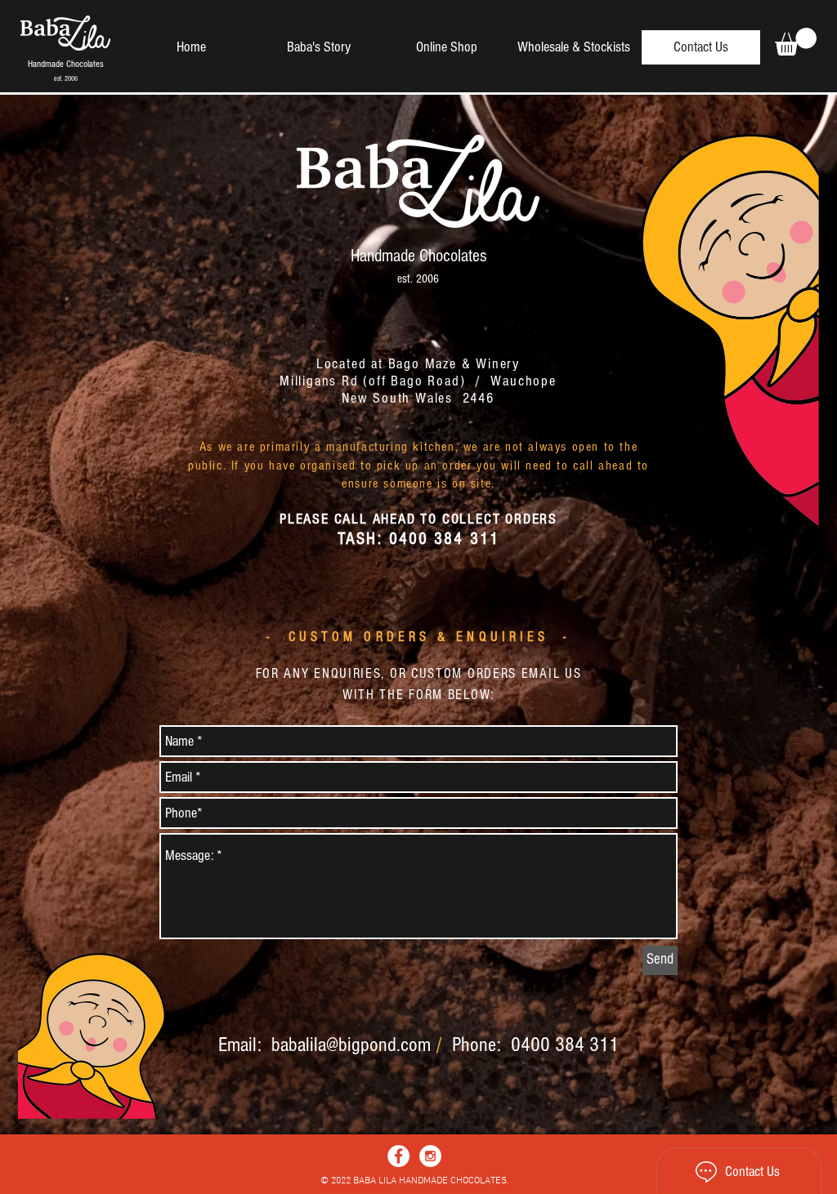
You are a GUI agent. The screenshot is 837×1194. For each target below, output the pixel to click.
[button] (796, 42)
